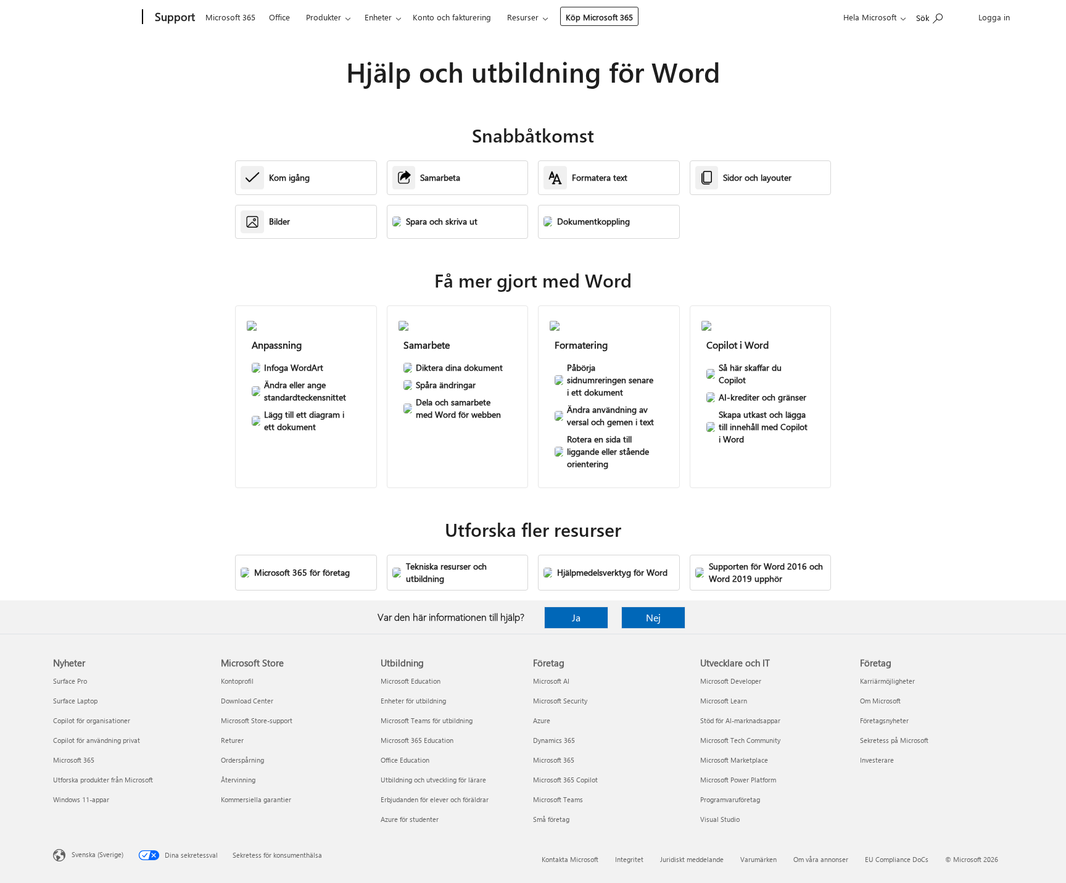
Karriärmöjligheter (887, 681)
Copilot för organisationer (91, 720)
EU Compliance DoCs (896, 859)
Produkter (323, 17)
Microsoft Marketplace (734, 760)
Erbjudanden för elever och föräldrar (435, 799)
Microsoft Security (560, 700)
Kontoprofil (237, 681)
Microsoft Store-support (256, 720)
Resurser (523, 17)
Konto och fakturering (452, 17)
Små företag (551, 819)
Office (279, 17)
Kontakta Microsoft (570, 859)
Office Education (405, 760)
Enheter (378, 17)
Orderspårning (242, 760)
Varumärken (758, 859)
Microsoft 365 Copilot (565, 779)
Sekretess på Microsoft (894, 740)
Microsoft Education (410, 681)
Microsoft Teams (558, 799)
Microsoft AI (551, 681)
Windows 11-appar (81, 799)
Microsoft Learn (723, 700)
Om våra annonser (820, 859)
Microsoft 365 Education (417, 740)
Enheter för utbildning (413, 700)
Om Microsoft (880, 700)
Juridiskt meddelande (692, 859)
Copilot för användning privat (96, 740)
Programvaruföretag (730, 799)
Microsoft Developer (730, 681)
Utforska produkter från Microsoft (103, 779)
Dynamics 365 (554, 740)
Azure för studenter (410, 819)
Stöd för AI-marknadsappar (740, 720)
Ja (576, 617)
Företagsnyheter (884, 720)
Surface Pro (70, 681)
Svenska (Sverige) (97, 854)
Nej (653, 617)
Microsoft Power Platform (738, 779)
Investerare (877, 760)
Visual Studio (720, 819)
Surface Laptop (75, 700)
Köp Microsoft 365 (599, 17)
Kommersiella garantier (256, 799)
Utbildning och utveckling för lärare (433, 779)
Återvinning (238, 779)
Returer (232, 740)
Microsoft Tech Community (740, 740)
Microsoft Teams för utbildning (427, 720)
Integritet (629, 859)
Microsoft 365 (230, 17)
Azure (541, 720)
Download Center (247, 700)
